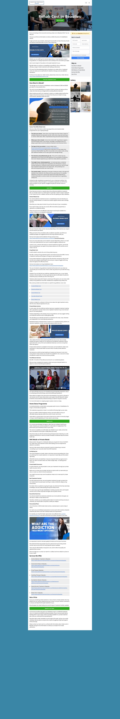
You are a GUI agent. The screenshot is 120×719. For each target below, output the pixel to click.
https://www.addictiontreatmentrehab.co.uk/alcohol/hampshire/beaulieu (48, 560)
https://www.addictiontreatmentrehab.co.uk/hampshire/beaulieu (46, 594)
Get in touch (60, 20)
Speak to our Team (49, 608)
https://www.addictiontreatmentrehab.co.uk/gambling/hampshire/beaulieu (49, 576)
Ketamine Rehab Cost (36, 289)
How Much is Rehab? (76, 65)
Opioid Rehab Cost (35, 292)
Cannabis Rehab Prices (36, 296)
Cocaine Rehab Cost (36, 286)
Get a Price (74, 74)
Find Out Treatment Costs (49, 79)
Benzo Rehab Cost (35, 299)
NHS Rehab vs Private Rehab (78, 70)
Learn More (49, 188)
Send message (80, 58)
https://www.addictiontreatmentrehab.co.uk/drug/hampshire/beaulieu (48, 571)
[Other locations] (86, 3)
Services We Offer (76, 72)
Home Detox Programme (77, 68)
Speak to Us (49, 421)
